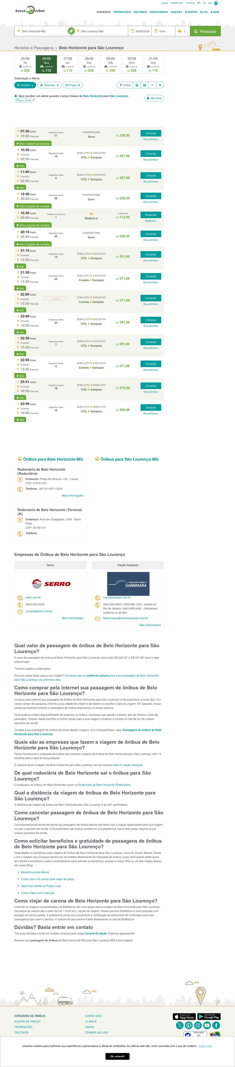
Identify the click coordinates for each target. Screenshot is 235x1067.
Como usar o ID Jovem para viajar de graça (47, 879)
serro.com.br (33, 597)
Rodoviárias (159, 12)
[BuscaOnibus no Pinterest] (188, 1025)
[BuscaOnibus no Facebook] (216, 1025)
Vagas (89, 1027)
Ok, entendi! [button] (117, 1056)
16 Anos (190, 2)
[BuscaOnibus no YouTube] (207, 1025)
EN (210, 2)
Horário (25, 85)
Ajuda (164, 2)
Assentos (49, 85)
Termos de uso (96, 1032)
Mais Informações (72, 495)
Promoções (122, 12)
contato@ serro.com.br (39, 611)
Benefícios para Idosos (35, 872)
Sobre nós (93, 1016)
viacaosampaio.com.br (117, 597)
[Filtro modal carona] (144, 85)
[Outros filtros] (160, 85)
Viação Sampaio (132, 765)
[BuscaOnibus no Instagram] (197, 1025)
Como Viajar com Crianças (37, 893)
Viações (176, 12)
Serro (116, 765)
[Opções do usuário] (216, 3)
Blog (204, 12)
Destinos (140, 12)
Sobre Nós (177, 2)
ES (204, 2)
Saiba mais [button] (205, 1046)
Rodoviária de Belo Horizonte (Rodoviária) (104, 785)
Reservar (150, 215)
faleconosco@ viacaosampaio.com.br (125, 618)
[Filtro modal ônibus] (137, 85)
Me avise (156, 98)
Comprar (151, 133)
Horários (104, 12)
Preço (73, 85)
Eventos (191, 12)
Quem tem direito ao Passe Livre (41, 886)
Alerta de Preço (27, 1021)
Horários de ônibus (29, 1016)
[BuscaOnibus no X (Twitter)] (179, 1025)
